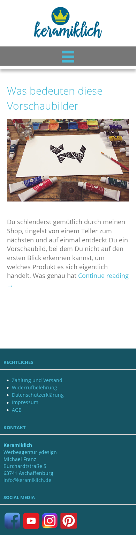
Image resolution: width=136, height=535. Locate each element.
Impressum (25, 402)
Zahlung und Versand (37, 380)
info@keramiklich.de (27, 480)
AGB (17, 409)
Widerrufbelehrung (34, 387)
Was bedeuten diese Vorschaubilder (55, 98)
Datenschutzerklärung (38, 394)
